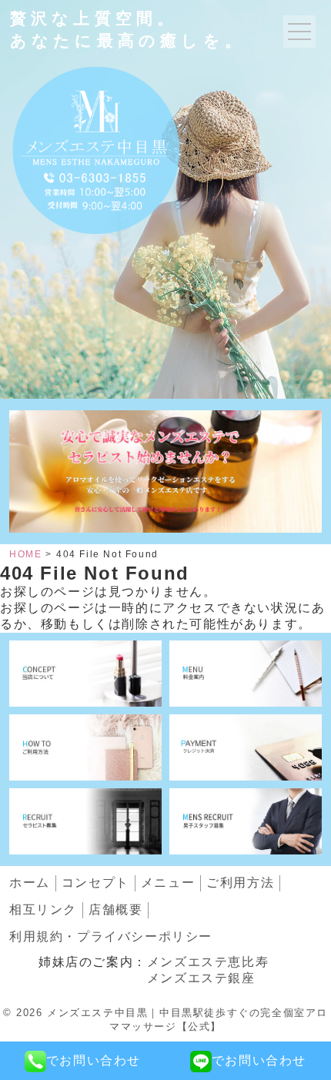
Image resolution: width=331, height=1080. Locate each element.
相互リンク (43, 909)
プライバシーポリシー (110, 936)
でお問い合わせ (93, 1060)
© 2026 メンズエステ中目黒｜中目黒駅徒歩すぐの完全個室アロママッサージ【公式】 (165, 1019)
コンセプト (95, 882)
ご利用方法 (240, 882)
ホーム (29, 882)
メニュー (168, 882)
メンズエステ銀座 (201, 978)
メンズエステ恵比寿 (208, 961)
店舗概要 (115, 909)
